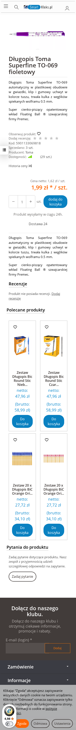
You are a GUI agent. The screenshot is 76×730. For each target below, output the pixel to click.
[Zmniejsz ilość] (30, 201)
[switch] (9, 724)
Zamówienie (21, 667)
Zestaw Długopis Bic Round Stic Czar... (54, 378)
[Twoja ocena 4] (51, 138)
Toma (29, 152)
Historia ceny (18, 166)
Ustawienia (62, 723)
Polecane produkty (26, 310)
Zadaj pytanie (22, 576)
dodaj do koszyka (55, 202)
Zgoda (21, 723)
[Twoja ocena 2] (40, 138)
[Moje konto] (67, 7)
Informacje (19, 680)
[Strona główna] (38, 6)
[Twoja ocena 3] (46, 138)
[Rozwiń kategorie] (6, 6)
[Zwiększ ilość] (13, 201)
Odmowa (40, 723)
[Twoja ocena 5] (57, 138)
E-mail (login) (17, 639)
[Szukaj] (16, 6)
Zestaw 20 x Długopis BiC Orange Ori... (22, 489)
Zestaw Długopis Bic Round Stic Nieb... (22, 378)
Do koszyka (22, 421)
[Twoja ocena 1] (35, 138)
